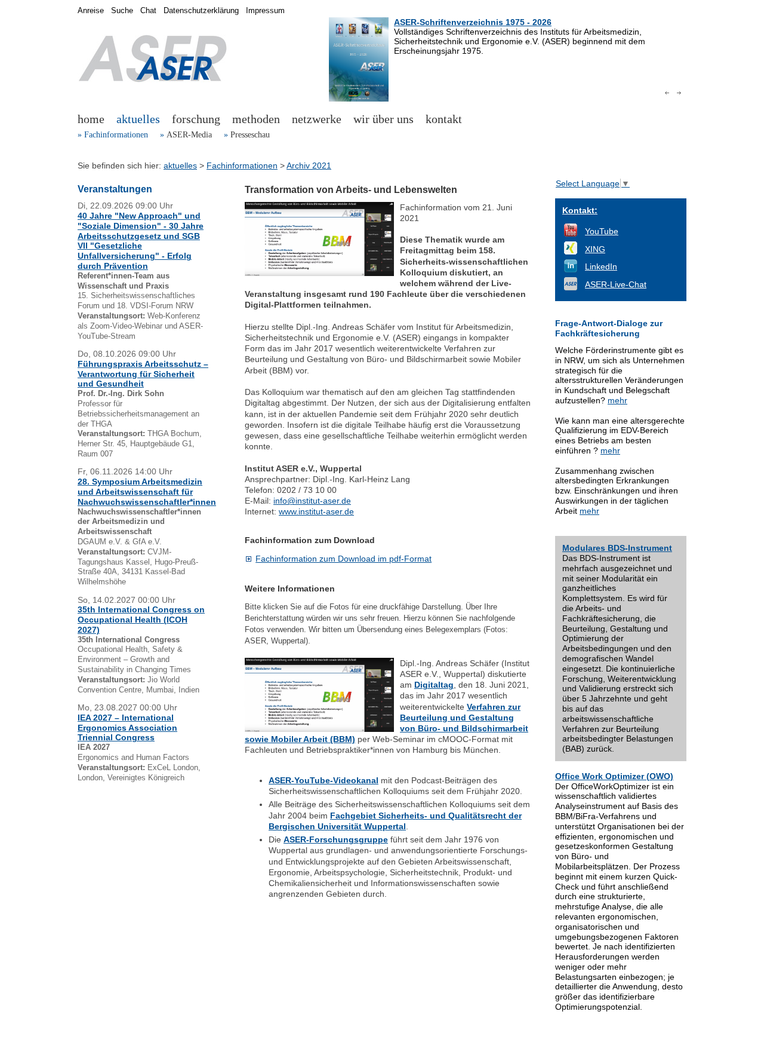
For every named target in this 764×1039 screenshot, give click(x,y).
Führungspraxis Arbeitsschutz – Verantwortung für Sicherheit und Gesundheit (143, 374)
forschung (196, 118)
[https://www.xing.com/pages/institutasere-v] (570, 251)
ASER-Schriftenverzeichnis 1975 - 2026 (473, 22)
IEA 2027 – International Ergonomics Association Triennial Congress (127, 728)
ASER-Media (189, 134)
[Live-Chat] (570, 287)
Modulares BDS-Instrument (617, 548)
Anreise (91, 11)
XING (595, 249)
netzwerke (316, 118)
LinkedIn (601, 266)
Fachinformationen (116, 134)
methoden (256, 118)
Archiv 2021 (308, 165)
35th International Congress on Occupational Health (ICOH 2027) (141, 620)
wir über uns (383, 118)
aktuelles (138, 118)
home (91, 118)
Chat (148, 11)
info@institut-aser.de (312, 500)
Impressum (265, 11)
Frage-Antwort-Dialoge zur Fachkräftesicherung (609, 328)
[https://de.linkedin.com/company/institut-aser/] (570, 269)
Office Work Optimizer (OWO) (614, 776)
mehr (617, 400)
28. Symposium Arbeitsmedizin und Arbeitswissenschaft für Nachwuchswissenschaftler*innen (147, 492)
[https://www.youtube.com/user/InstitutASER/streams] (570, 233)
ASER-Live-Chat (615, 284)
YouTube (601, 231)
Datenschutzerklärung (201, 11)
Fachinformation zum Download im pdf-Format (343, 558)
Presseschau (250, 134)
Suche (122, 11)
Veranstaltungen (115, 189)
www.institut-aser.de (316, 511)
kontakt (444, 118)
